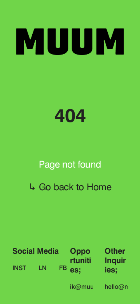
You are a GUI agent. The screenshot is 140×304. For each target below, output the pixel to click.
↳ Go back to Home (70, 187)
